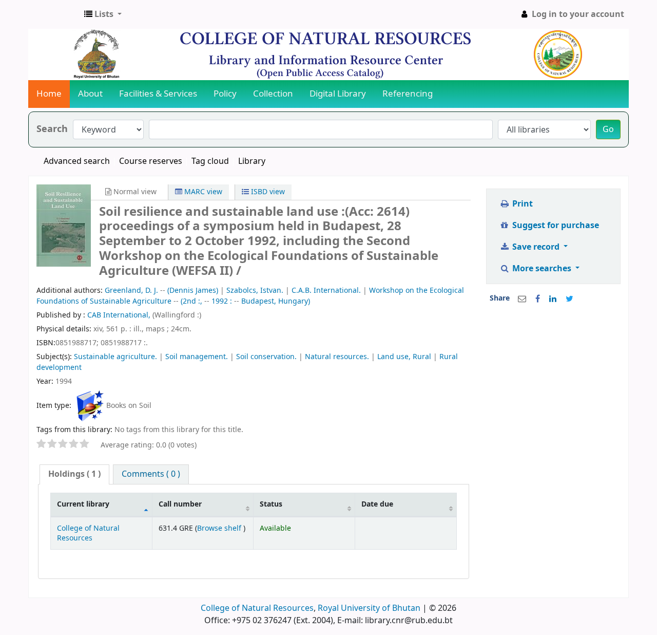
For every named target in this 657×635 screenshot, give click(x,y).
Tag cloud (210, 161)
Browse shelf (220, 528)
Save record (536, 247)
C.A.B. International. (326, 290)
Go (608, 129)
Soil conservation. (266, 356)
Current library (83, 504)
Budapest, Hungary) (275, 301)
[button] (103, 14)
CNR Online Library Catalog (54, 14)
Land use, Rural (404, 356)
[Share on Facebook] (538, 299)
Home (49, 93)
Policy (225, 93)
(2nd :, (191, 301)
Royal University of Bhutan (369, 608)
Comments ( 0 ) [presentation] (151, 474)
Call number (180, 504)
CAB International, (119, 315)
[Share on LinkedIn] (553, 299)
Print (521, 204)
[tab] (74, 474)
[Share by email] (522, 299)
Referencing (407, 93)
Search (52, 129)
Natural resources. (337, 356)
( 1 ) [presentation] (74, 474)
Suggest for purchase (554, 225)
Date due (377, 504)
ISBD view (267, 191)
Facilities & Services (158, 93)
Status (271, 504)
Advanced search (77, 161)
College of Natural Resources (88, 533)
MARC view (202, 191)
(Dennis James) (192, 290)
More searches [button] (541, 269)
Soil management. (196, 356)
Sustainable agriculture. (115, 356)
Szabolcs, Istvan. (254, 290)
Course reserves (150, 161)
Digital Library (338, 93)
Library (251, 161)
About (90, 93)
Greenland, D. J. (131, 290)
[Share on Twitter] (569, 299)
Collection (273, 93)
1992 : (221, 301)
